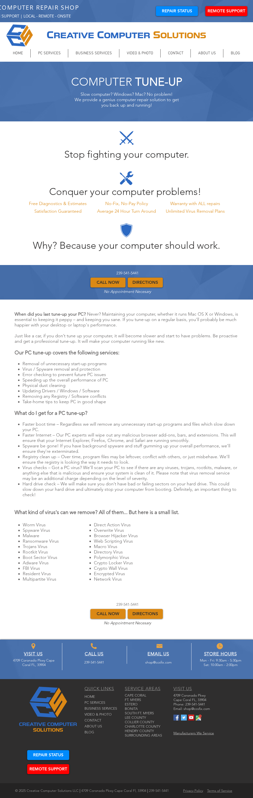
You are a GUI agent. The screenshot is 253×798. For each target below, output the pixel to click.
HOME (89, 696)
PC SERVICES (94, 702)
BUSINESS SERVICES (100, 708)
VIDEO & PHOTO (98, 714)
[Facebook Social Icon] (176, 718)
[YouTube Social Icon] (191, 718)
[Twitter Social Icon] (184, 718)
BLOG (89, 732)
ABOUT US (93, 726)
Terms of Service (219, 790)
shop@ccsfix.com (158, 662)
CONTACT (92, 720)
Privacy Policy (193, 790)
